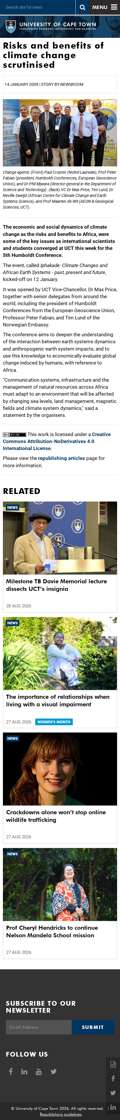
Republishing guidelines (61, 1114)
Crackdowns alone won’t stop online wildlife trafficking (56, 816)
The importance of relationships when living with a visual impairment (58, 700)
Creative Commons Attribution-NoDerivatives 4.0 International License (57, 441)
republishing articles (61, 458)
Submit (93, 1027)
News (12, 507)
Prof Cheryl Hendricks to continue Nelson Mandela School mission (52, 931)
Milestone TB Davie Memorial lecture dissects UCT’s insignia (56, 585)
